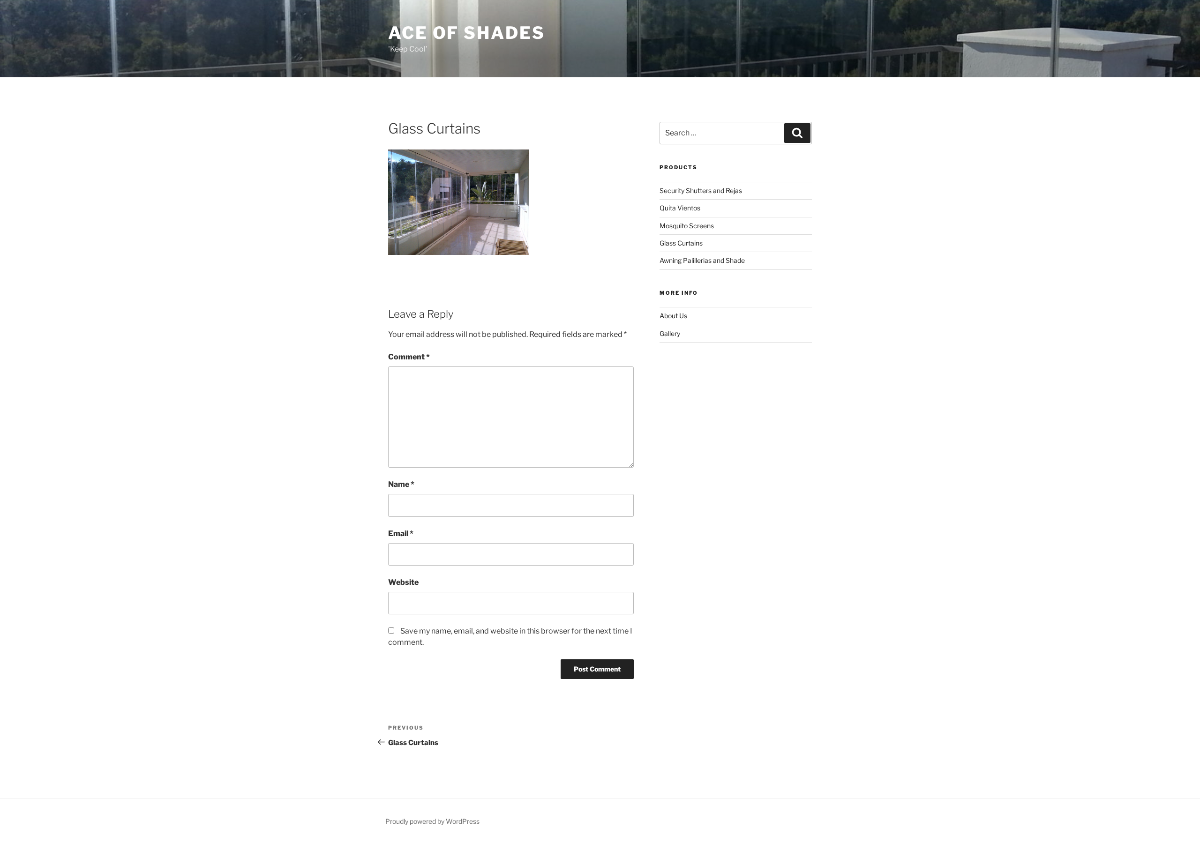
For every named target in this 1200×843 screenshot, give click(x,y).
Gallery (670, 333)
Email (400, 533)
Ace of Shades (466, 32)
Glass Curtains (681, 243)
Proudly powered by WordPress (432, 821)
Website (403, 582)
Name (401, 484)
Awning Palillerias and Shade (702, 260)
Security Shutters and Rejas (701, 190)
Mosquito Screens (687, 226)
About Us (673, 316)
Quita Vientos (680, 208)
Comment (409, 356)
